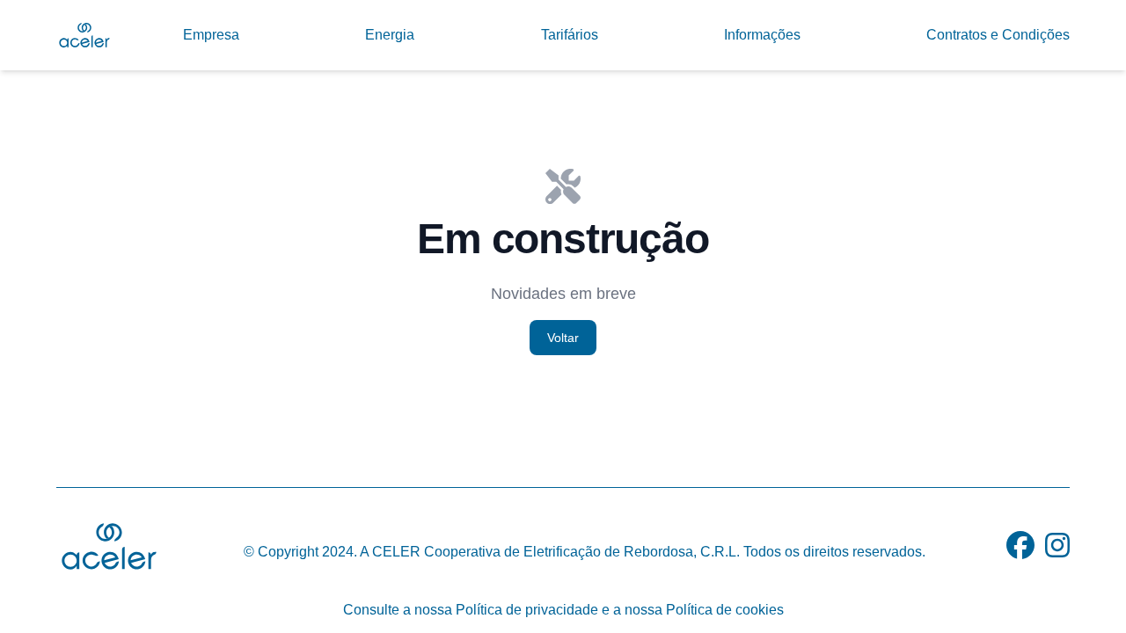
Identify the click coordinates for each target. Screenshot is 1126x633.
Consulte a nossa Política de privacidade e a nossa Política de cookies (563, 609)
